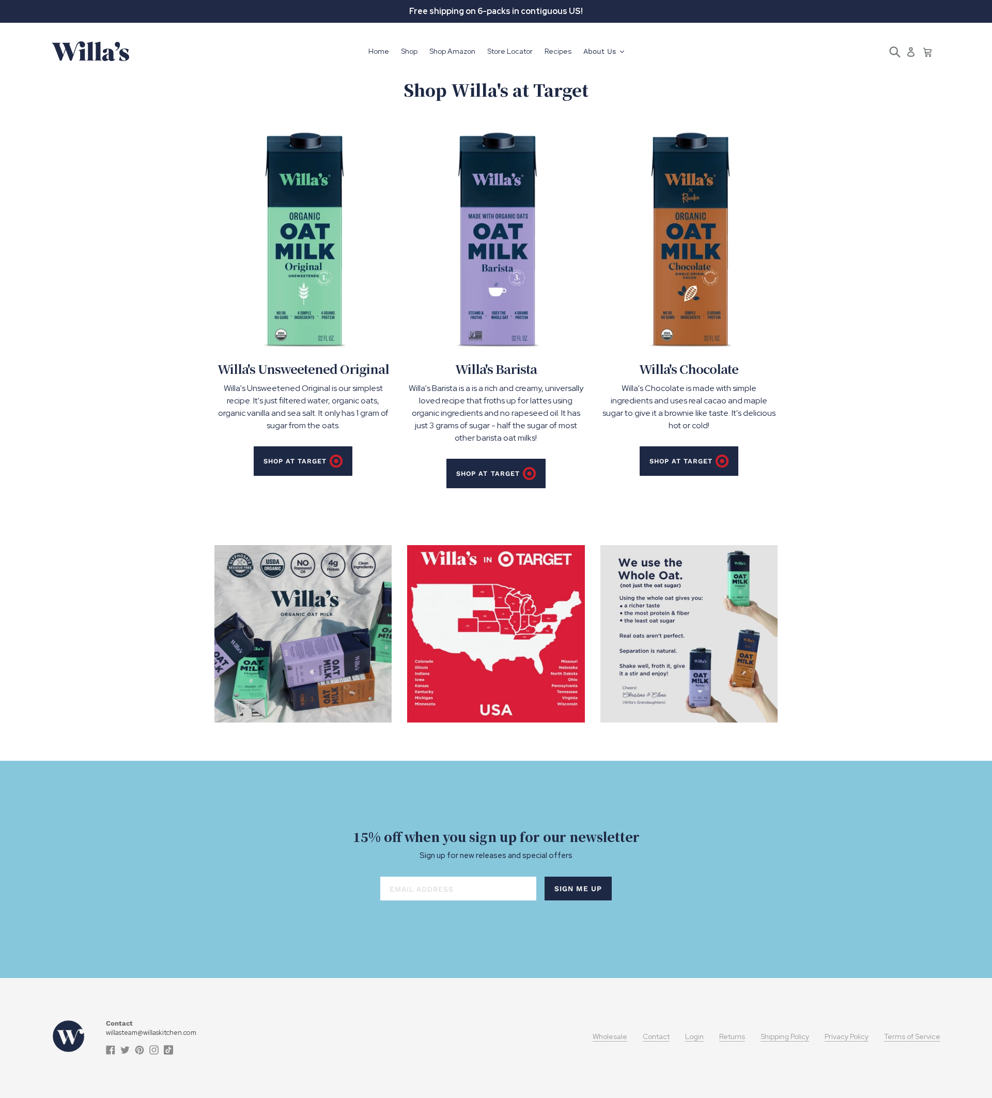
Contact (656, 1036)
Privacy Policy (847, 1036)
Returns (732, 1036)
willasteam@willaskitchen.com (151, 1032)
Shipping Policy (785, 1036)
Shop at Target (295, 461)
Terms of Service (912, 1036)
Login (694, 1036)
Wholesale (610, 1036)
